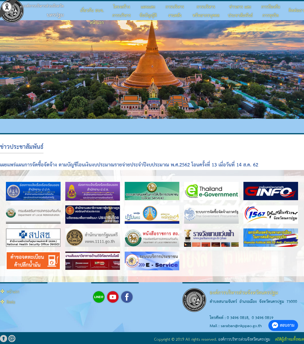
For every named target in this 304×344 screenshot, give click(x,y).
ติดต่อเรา (296, 10)
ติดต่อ (11, 302)
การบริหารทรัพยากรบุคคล (206, 11)
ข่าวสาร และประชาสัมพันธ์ (240, 11)
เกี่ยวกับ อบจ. (92, 10)
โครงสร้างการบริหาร (121, 11)
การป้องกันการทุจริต (270, 11)
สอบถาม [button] (287, 325)
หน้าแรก (97, 23)
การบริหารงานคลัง (175, 11)
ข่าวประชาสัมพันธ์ (21, 147)
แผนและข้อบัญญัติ (148, 11)
